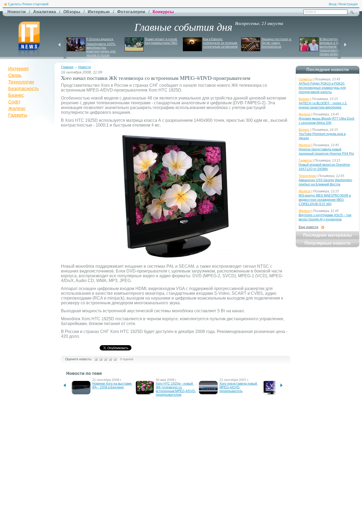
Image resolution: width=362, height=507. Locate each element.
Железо (16, 108)
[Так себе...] (105, 359)
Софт (14, 102)
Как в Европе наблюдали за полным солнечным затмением (220, 43)
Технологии (21, 82)
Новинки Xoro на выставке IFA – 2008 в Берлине (112, 385)
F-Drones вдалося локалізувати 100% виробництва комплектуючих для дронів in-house (101, 47)
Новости (84, 67)
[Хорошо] (110, 359)
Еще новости (308, 227)
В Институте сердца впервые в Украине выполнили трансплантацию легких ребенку (335, 46)
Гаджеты (17, 115)
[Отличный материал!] (115, 359)
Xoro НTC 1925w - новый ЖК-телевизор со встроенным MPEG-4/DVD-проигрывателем (176, 389)
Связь (14, 75)
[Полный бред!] (96, 359)
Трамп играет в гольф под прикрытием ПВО (161, 41)
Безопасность (23, 88)
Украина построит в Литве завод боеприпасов (276, 43)
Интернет (18, 68)
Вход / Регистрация (343, 4)
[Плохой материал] (100, 359)
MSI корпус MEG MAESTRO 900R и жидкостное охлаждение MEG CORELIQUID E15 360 (325, 200)
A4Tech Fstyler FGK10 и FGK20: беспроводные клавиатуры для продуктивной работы (322, 88)
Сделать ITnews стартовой (28, 4)
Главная (67, 67)
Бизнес (16, 95)
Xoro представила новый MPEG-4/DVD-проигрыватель (238, 387)
